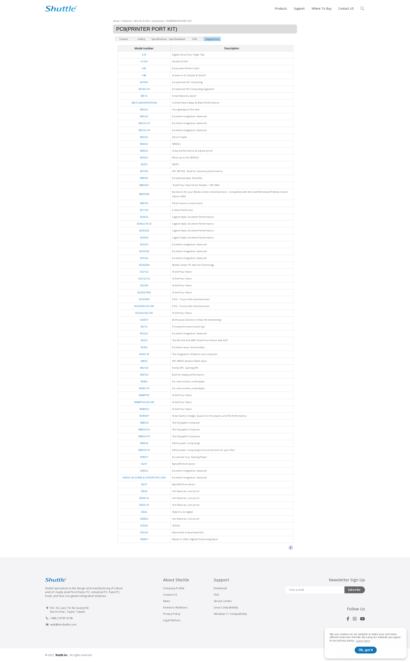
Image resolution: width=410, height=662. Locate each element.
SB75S (144, 164)
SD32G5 (144, 258)
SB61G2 (144, 116)
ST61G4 (144, 532)
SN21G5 (144, 367)
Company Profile (173, 588)
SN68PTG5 (144, 395)
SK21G (144, 326)
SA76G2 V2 (144, 89)
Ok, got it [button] (366, 650)
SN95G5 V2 (144, 450)
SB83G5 (144, 178)
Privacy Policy (171, 614)
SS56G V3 (144, 504)
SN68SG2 (144, 409)
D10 (144, 54)
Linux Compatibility (226, 607)
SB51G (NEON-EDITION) (144, 102)
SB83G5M (144, 194)
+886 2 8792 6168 (61, 618)
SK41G (144, 340)
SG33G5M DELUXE (144, 306)
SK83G (144, 360)
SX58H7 (144, 539)
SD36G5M (144, 264)
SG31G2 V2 (144, 278)
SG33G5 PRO (144, 292)
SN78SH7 (144, 415)
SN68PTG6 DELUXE (144, 402)
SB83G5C (144, 185)
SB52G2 (144, 109)
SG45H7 (144, 319)
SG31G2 (144, 271)
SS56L (144, 511)
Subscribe (354, 590)
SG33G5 (144, 285)
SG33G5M (144, 299)
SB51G (144, 95)
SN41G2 (144, 374)
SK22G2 (144, 333)
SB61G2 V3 (144, 123)
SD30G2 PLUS (144, 223)
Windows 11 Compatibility (230, 614)
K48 (144, 75)
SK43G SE (144, 354)
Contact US (346, 8)
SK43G (144, 347)
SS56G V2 (144, 498)
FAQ (216, 594)
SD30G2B (144, 230)
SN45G (144, 381)
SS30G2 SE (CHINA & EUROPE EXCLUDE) (144, 477)
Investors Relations (175, 607)
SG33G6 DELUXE (144, 312)
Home (116, 20)
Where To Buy (321, 8)
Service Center (223, 601)
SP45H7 (144, 457)
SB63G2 (144, 143)
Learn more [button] (363, 640)
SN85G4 (144, 422)
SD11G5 (144, 210)
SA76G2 (144, 82)
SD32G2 (144, 244)
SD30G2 (144, 216)
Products (281, 8)
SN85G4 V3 (144, 436)
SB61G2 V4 (144, 130)
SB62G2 (144, 137)
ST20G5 (144, 525)
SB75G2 (144, 157)
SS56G (144, 491)
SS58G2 (144, 518)
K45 (144, 68)
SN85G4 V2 (144, 429)
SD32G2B (144, 251)
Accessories (158, 20)
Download (220, 588)
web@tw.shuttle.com (63, 624)
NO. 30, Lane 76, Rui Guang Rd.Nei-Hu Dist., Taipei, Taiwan (69, 610)
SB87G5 (144, 203)
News (166, 601)
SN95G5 (144, 443)
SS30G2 (144, 470)
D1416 (144, 61)
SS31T (144, 484)
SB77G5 (144, 171)
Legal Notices (171, 620)
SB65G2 (144, 150)
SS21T (144, 463)
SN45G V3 (144, 388)
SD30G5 (144, 237)
